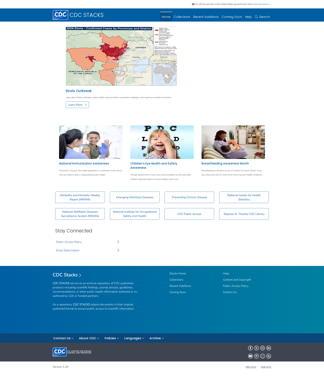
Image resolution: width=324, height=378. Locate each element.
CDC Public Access (189, 214)
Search (264, 17)
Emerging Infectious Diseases (134, 197)
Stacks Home (177, 273)
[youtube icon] (250, 356)
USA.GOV (266, 367)
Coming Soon (232, 17)
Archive (155, 338)
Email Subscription (67, 250)
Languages (132, 338)
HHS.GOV (251, 367)
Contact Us (230, 292)
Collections (182, 17)
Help (248, 17)
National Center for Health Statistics (244, 197)
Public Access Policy (69, 242)
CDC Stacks (65, 275)
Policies (110, 338)
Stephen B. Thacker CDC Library (244, 214)
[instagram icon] (262, 348)
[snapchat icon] (262, 356)
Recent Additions (206, 17)
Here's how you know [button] (258, 4)
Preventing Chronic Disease (189, 197)
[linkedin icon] (268, 348)
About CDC (87, 338)
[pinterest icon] (256, 356)
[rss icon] (268, 356)
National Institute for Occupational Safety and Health (135, 214)
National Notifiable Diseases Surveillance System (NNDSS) (80, 214)
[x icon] (256, 348)
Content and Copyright (237, 280)
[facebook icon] (250, 348)
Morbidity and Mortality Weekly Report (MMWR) (80, 197)
